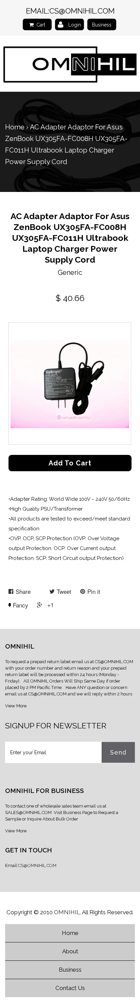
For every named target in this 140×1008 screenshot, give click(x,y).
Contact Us (70, 988)
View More (16, 705)
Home (14, 127)
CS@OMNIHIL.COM (82, 10)
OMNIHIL (67, 912)
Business (101, 25)
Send (118, 752)
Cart (40, 25)
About (70, 951)
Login (74, 25)
